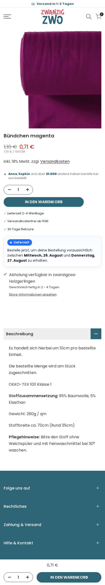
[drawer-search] (89, 16)
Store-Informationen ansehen (33, 294)
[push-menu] (7, 16)
